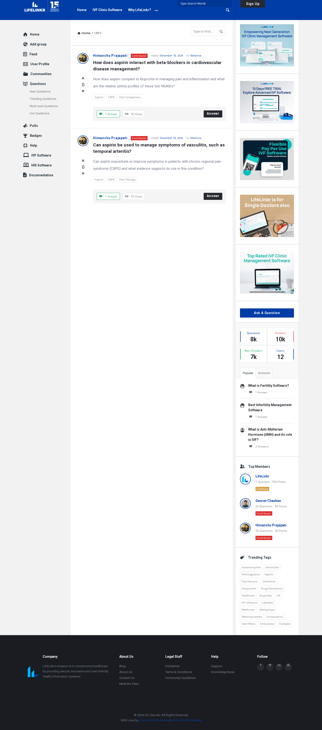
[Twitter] (269, 667)
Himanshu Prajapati (110, 55)
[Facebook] (260, 667)
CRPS (111, 97)
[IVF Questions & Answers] (46, 10)
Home (82, 10)
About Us (125, 672)
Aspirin (99, 97)
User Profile (39, 64)
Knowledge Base (222, 672)
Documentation (41, 175)
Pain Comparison (129, 97)
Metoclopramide (252, 616)
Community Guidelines (180, 678)
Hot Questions (39, 113)
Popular (248, 373)
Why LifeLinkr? (139, 10)
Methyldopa (267, 609)
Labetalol (267, 602)
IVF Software (249, 602)
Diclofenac (269, 581)
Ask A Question (267, 313)
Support (216, 666)
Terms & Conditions (178, 672)
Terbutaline (267, 623)
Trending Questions (43, 99)
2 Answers (262, 446)
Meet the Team (129, 684)
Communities (41, 74)
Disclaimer (172, 666)
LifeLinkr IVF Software (154, 720)
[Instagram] (288, 667)
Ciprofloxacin (250, 581)
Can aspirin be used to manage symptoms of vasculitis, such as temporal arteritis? (159, 148)
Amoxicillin (272, 567)
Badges (36, 135)
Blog (122, 666)
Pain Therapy (127, 179)
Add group (38, 44)
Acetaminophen (251, 567)
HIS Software (41, 165)
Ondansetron (275, 616)
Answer (213, 113)
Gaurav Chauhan (268, 501)
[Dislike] (83, 91)
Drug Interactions (271, 588)
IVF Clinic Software (107, 10)
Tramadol (285, 623)
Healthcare (248, 595)
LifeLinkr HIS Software (186, 720)
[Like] (83, 77)
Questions (38, 84)
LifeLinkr (262, 476)
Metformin (248, 609)
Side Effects (248, 623)
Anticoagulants (251, 574)
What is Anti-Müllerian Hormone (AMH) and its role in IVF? (270, 435)
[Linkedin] (279, 667)
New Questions (40, 91)
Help (33, 145)
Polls (34, 126)
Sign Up (253, 4)
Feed (33, 54)
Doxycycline (249, 588)
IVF (279, 595)
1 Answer (261, 392)
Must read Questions (44, 106)
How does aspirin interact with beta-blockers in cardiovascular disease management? (158, 66)
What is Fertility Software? (268, 385)
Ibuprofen (266, 595)
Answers (264, 373)
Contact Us (126, 678)
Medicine (195, 55)
